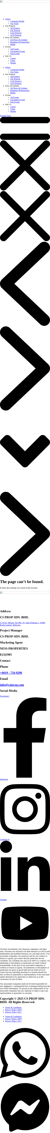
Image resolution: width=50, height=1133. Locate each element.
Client (12, 61)
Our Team (14, 24)
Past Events (15, 54)
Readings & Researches (19, 42)
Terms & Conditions (13, 1007)
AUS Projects (15, 35)
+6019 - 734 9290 (11, 672)
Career (13, 58)
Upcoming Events (17, 51)
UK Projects (15, 30)
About (7, 19)
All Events (14, 49)
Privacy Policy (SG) (13, 1012)
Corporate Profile (17, 21)
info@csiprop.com (12, 684)
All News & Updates (18, 40)
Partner (13, 63)
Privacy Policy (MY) (13, 1010)
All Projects (15, 28)
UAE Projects (16, 33)
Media (12, 44)
